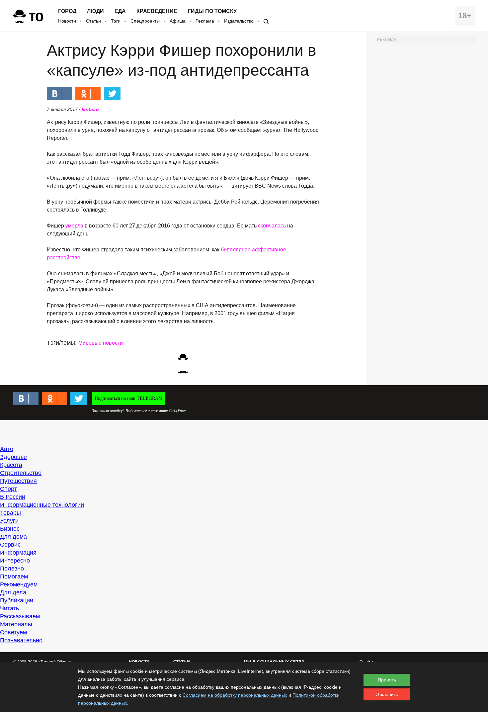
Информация (18, 552)
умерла (74, 225)
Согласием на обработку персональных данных (235, 695)
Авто (6, 449)
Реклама (205, 21)
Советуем (13, 632)
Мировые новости (100, 343)
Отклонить (386, 694)
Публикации (16, 600)
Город (67, 11)
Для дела (13, 592)
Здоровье (13, 457)
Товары (10, 512)
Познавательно (21, 640)
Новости (67, 21)
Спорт (8, 489)
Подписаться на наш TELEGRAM (128, 398)
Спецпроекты (145, 21)
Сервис (10, 544)
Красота (11, 465)
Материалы (16, 624)
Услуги (9, 520)
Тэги (116, 21)
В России (12, 496)
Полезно (12, 568)
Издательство (239, 21)
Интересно (15, 560)
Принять (387, 679)
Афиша (178, 21)
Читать (9, 608)
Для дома (13, 536)
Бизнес (10, 528)
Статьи (93, 21)
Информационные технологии (42, 504)
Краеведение (156, 11)
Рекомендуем (19, 584)
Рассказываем (20, 616)
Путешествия (18, 481)
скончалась (272, 225)
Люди (95, 11)
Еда (120, 11)
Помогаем (14, 576)
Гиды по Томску (212, 11)
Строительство (20, 473)
